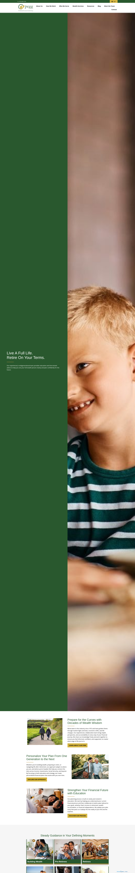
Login (114, 1)
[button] (39, 6)
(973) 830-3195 (22, 1)
